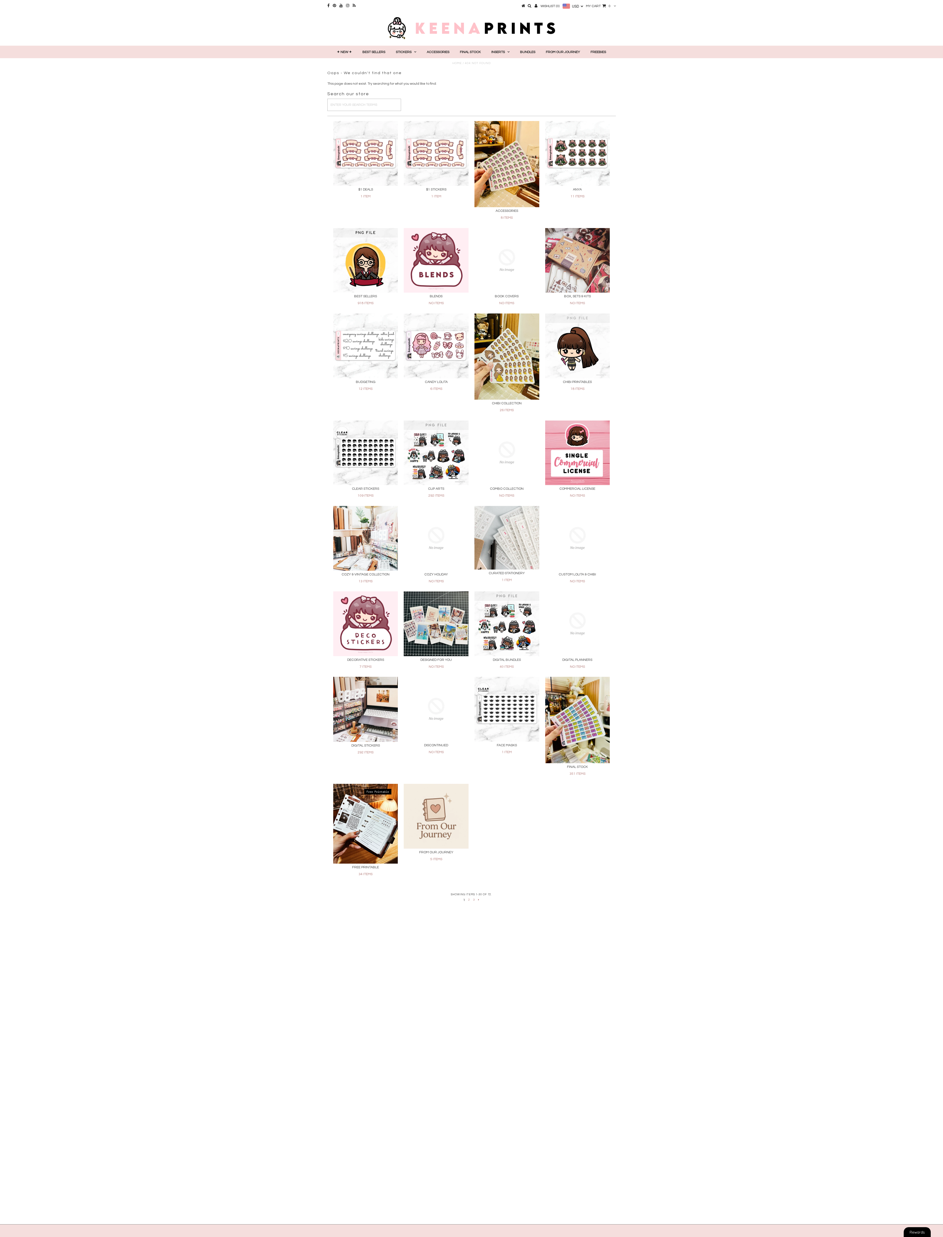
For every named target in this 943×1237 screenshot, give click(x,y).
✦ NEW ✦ (344, 52)
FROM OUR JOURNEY (563, 52)
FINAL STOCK (470, 52)
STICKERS (404, 52)
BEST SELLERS (373, 52)
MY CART (598, 6)
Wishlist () (550, 6)
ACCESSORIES (438, 52)
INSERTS (498, 52)
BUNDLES (527, 52)
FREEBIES (598, 52)
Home (457, 63)
